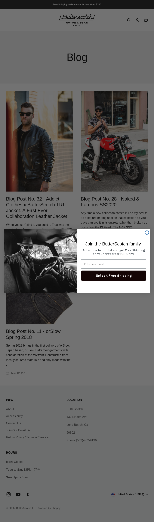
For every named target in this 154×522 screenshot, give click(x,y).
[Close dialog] (147, 232)
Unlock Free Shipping (114, 275)
